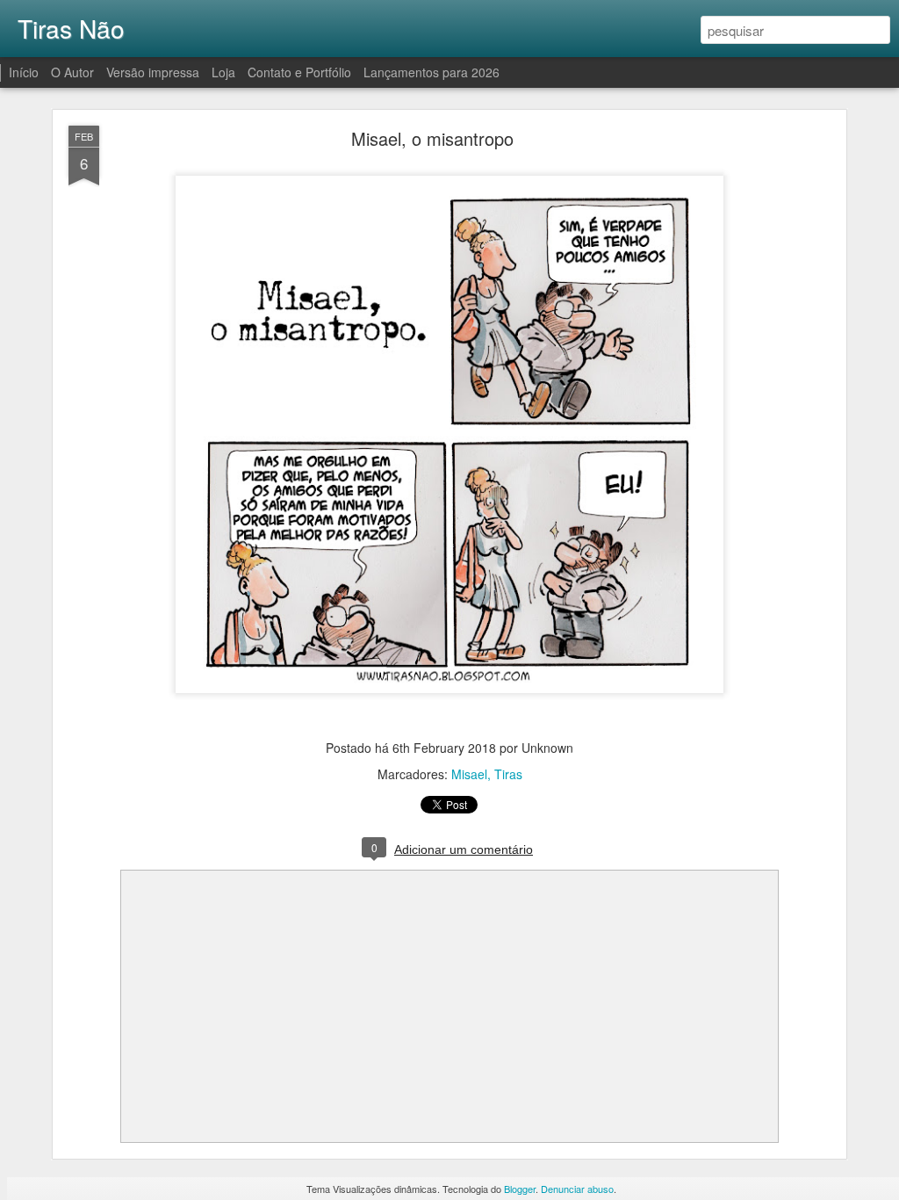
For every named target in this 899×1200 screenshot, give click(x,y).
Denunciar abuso (577, 1189)
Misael (469, 774)
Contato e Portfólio (301, 72)
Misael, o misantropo (432, 138)
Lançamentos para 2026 (431, 72)
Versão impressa (152, 72)
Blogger (520, 1189)
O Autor (72, 72)
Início (24, 72)
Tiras (508, 774)
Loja (223, 72)
